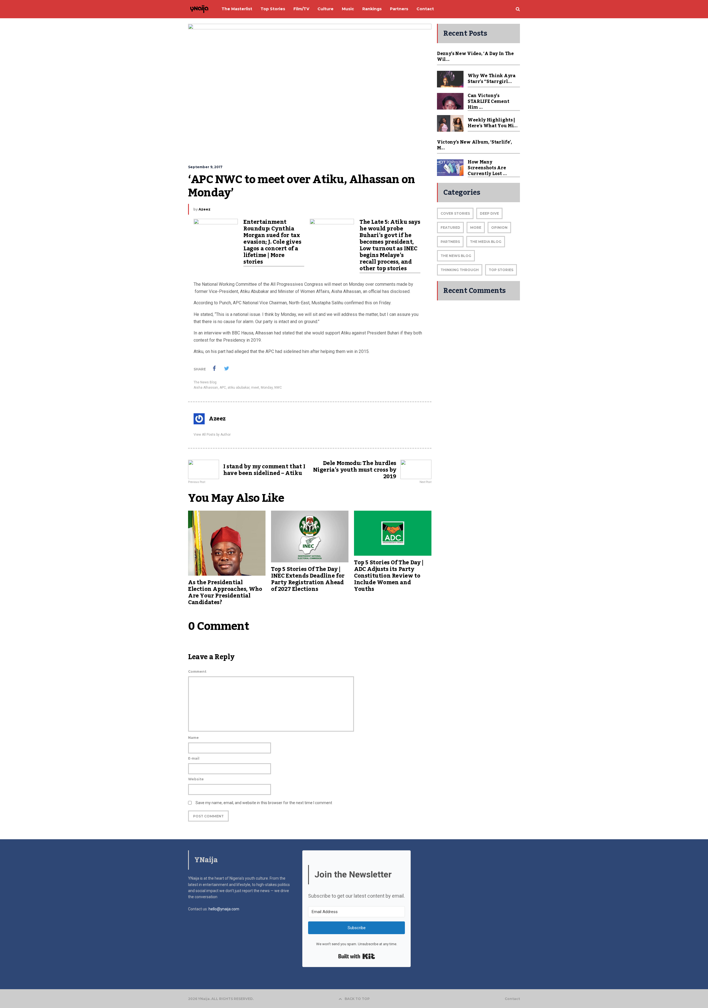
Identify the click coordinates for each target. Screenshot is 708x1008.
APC (223, 387)
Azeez (204, 209)
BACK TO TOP (357, 999)
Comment (197, 671)
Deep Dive (489, 213)
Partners (450, 242)
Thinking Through (460, 270)
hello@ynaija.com (224, 909)
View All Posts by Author (212, 435)
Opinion (499, 227)
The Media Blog (485, 242)
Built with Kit (356, 956)
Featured (450, 227)
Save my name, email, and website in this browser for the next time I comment (264, 803)
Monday (267, 387)
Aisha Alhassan (206, 387)
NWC (278, 387)
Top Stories (501, 270)
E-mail (193, 758)
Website (196, 779)
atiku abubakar (238, 387)
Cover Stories (455, 213)
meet (255, 387)
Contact (512, 998)
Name (193, 738)
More (475, 227)
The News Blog (205, 382)
